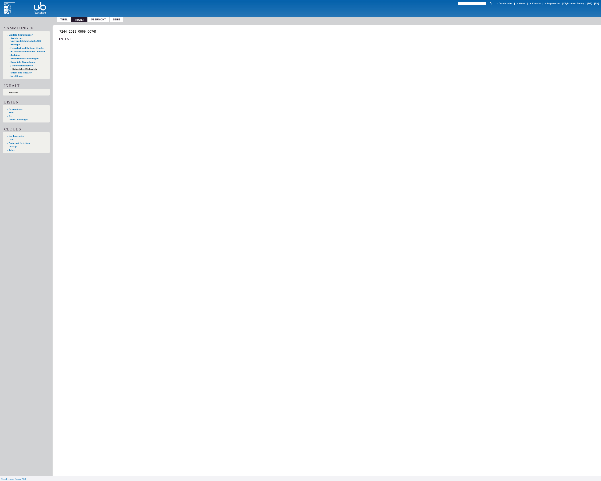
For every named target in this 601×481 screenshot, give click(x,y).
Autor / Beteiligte (18, 119)
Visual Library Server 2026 (13, 479)
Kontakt (536, 3)
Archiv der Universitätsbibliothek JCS (26, 39)
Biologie (15, 44)
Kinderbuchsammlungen (25, 58)
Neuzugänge (16, 109)
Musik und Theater (21, 72)
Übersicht (98, 19)
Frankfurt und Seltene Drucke (27, 48)
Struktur (13, 92)
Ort (10, 116)
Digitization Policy (573, 3)
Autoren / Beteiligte (20, 143)
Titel (64, 19)
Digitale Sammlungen (21, 35)
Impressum (553, 3)
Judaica (15, 55)
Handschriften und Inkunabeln (28, 51)
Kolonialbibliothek (22, 65)
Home (522, 3)
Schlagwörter (16, 136)
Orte (11, 139)
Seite (116, 19)
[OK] (491, 3)
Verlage (13, 146)
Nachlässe (17, 76)
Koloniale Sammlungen (24, 62)
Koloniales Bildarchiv (24, 69)
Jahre (12, 150)
